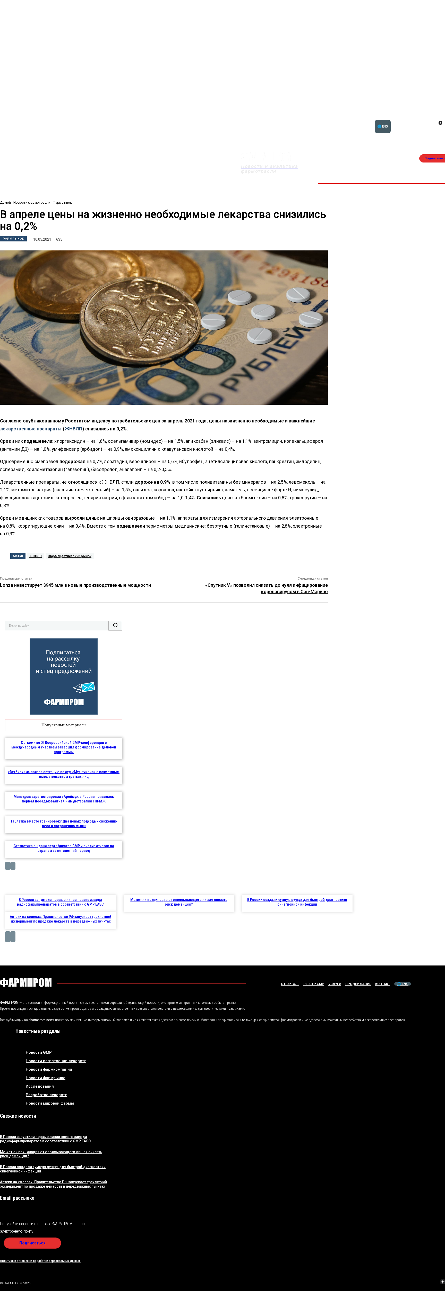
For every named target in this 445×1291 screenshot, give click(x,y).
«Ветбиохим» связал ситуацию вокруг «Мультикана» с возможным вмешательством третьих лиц (63, 774)
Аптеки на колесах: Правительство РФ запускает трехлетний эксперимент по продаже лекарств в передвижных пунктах (60, 919)
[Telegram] (418, 1282)
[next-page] (12, 866)
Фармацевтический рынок (69, 556)
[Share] (440, 117)
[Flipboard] (434, 117)
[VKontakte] (434, 123)
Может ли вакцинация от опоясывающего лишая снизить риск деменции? (178, 902)
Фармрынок (62, 202)
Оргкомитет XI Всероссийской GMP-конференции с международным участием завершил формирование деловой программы (63, 747)
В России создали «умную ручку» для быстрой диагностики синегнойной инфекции (297, 902)
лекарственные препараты (31, 428)
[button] (415, 120)
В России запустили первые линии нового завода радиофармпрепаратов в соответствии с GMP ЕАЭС (60, 902)
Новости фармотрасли (31, 202)
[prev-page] (7, 866)
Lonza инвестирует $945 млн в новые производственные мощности (75, 585)
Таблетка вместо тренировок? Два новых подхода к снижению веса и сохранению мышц (64, 823)
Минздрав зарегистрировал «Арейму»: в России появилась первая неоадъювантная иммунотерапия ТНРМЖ (64, 799)
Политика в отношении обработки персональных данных (40, 1261)
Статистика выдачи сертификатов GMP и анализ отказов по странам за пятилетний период (64, 848)
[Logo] (26, 982)
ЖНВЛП (73, 428)
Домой (5, 202)
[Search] (115, 625)
